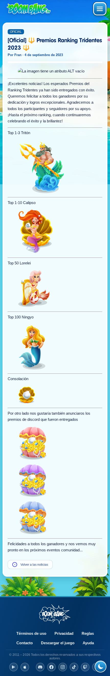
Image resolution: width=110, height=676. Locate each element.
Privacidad (63, 633)
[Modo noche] (100, 666)
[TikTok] (74, 667)
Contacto (24, 643)
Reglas (88, 633)
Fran (17, 55)
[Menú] (99, 8)
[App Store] (24, 667)
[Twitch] (85, 667)
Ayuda (88, 643)
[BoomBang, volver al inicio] (54, 614)
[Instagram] (62, 667)
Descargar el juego (57, 643)
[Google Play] (13, 667)
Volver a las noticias (31, 564)
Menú (99, 8)
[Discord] (40, 667)
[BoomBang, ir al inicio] (29, 8)
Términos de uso (31, 633)
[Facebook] (51, 667)
